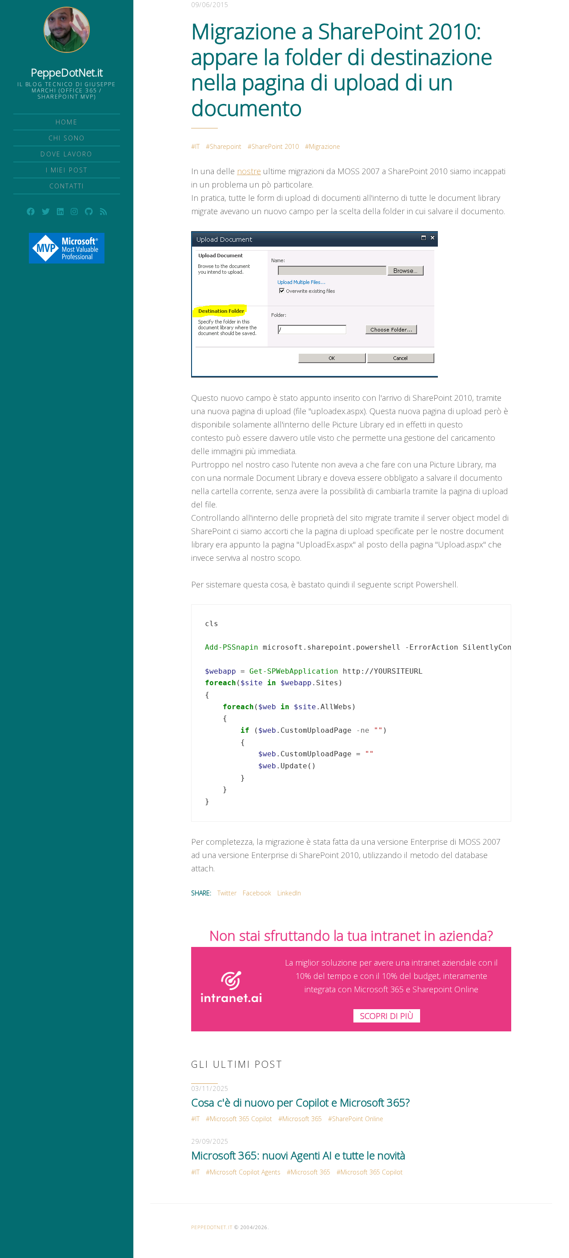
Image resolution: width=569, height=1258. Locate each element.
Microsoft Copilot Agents (245, 1172)
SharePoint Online (357, 1118)
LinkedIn (289, 893)
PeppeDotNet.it (67, 72)
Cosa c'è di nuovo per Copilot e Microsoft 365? (300, 1102)
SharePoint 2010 (275, 146)
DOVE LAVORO (66, 154)
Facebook (257, 893)
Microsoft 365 (302, 1118)
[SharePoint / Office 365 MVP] (67, 248)
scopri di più (386, 1015)
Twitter (226, 893)
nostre (249, 171)
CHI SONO (66, 138)
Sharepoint (225, 146)
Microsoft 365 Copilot (241, 1118)
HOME (66, 122)
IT (197, 146)
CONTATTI (66, 186)
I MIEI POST (67, 170)
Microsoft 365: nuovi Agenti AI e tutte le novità (298, 1155)
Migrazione (324, 146)
